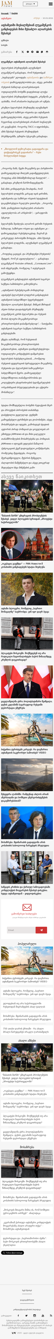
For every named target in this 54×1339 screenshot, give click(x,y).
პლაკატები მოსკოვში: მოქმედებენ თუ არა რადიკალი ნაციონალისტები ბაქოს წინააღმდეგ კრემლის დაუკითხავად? (26, 656)
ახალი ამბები (27, 1040)
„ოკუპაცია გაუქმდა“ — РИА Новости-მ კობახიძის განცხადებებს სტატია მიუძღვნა (23, 565)
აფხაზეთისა (32, 77)
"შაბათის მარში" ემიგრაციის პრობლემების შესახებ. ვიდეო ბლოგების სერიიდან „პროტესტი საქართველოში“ (26, 519)
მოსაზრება (27, 1147)
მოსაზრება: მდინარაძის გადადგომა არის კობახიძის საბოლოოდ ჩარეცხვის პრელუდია (25, 844)
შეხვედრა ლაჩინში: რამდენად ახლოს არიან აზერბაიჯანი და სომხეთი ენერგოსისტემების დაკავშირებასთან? (24, 797)
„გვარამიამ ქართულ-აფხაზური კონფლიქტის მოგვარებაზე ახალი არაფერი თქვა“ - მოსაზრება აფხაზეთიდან (27, 1225)
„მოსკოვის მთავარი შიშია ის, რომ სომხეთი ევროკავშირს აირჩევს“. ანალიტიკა (26, 1211)
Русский (5, 13)
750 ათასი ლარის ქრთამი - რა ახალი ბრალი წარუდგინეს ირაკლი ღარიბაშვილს (26, 1030)
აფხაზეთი (6, 18)
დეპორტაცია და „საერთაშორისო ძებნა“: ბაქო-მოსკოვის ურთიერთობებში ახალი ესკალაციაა (25, 1241)
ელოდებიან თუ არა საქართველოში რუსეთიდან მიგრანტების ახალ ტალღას (24, 1005)
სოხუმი (4, 45)
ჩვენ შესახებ (27, 1290)
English (14, 13)
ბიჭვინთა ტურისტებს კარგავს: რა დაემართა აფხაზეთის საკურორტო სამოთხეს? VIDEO (24, 751)
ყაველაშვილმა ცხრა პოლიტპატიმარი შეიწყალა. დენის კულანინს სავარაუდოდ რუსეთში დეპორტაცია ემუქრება (27, 705)
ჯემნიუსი (5, 40)
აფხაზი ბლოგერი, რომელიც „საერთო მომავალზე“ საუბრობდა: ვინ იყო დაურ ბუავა (25, 610)
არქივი (38, 18)
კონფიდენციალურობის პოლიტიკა (27, 1309)
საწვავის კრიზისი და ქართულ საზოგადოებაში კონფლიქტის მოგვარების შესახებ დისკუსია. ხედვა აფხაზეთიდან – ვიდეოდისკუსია (25, 890)
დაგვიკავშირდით (27, 1300)
